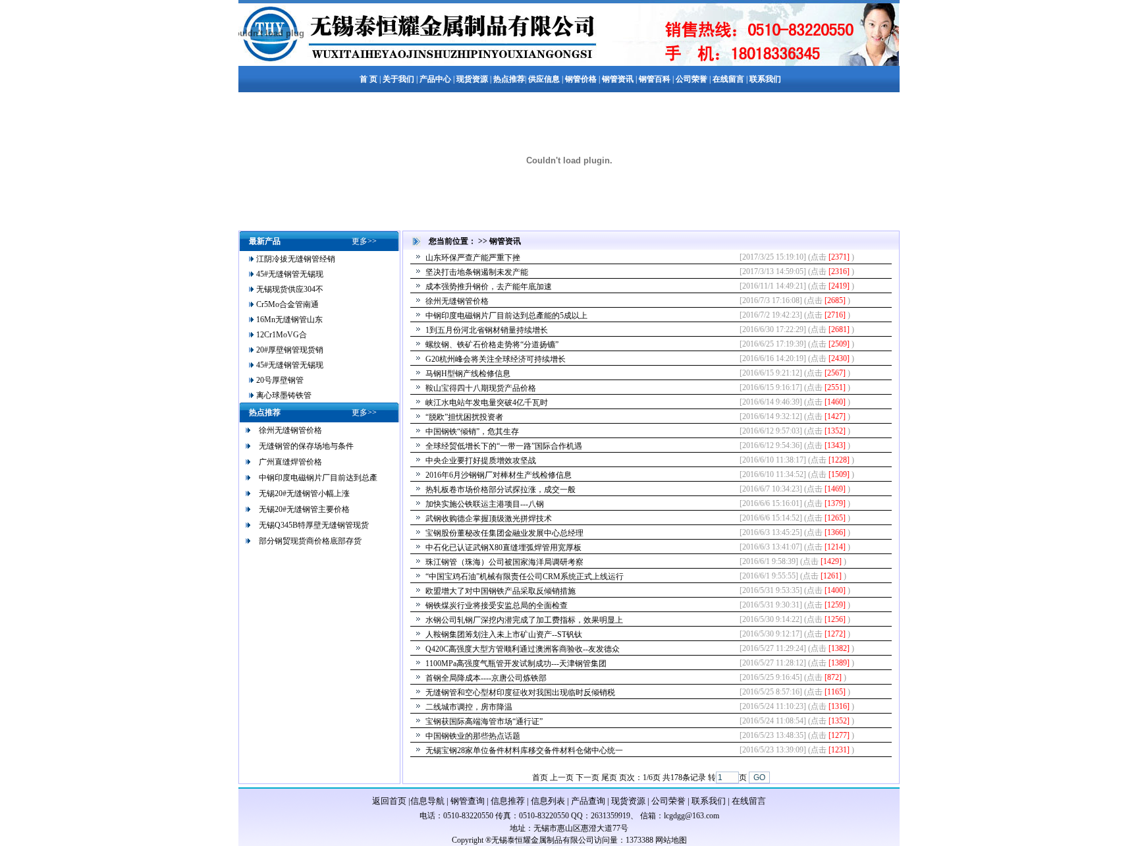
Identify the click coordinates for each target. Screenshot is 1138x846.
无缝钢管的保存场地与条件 (306, 446)
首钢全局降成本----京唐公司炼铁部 (486, 678)
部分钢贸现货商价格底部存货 (310, 541)
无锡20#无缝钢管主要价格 (304, 509)
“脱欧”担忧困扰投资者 (464, 417)
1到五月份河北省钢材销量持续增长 (486, 330)
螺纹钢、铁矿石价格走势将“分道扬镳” (491, 344)
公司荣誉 (668, 801)
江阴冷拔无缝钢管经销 (294, 259)
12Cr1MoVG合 (280, 334)
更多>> (364, 241)
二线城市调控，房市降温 (468, 707)
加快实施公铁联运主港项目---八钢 (484, 504)
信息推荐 (508, 801)
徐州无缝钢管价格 (290, 430)
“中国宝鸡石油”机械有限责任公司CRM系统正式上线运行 (524, 576)
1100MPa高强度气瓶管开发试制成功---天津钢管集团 (516, 663)
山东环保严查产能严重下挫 (472, 257)
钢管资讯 (505, 241)
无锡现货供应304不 (288, 289)
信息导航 (427, 801)
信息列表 (548, 801)
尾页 (609, 777)
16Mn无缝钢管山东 (288, 319)
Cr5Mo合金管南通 (286, 304)
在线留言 (749, 801)
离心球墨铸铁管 (283, 395)
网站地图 (671, 840)
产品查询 (588, 801)
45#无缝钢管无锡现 (288, 274)
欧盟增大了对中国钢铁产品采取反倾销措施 (500, 591)
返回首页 (389, 801)
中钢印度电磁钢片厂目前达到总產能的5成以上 (506, 315)
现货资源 (628, 801)
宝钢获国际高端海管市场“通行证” (484, 721)
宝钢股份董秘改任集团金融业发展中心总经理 (504, 533)
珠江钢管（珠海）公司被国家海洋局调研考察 (504, 562)
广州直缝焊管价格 (290, 461)
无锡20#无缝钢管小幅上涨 (304, 493)
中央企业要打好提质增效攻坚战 (480, 460)
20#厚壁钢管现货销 (288, 349)
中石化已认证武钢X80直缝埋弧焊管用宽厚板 (503, 547)
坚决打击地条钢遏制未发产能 (476, 272)
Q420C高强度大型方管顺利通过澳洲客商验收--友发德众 (522, 649)
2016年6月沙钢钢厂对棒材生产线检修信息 (498, 475)
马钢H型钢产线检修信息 (467, 373)
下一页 (587, 777)
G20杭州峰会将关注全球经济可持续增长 (495, 359)
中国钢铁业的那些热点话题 (472, 736)
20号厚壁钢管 (279, 380)
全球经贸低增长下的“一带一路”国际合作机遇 (503, 446)
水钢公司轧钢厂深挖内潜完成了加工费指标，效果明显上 (524, 620)
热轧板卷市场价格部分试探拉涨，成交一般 (500, 489)
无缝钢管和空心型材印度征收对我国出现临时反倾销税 (520, 692)
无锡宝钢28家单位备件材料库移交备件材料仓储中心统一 (524, 750)
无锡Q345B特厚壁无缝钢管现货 (314, 525)
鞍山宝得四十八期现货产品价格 (480, 388)
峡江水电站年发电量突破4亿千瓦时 (486, 402)
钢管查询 (467, 801)
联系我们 (708, 801)
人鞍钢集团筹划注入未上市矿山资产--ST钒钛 (503, 634)
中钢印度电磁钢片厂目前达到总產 (318, 477)
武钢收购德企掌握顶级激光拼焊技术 (488, 518)
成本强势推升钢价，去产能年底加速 (488, 286)
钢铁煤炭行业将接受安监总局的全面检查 (496, 605)
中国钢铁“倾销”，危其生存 (472, 431)
